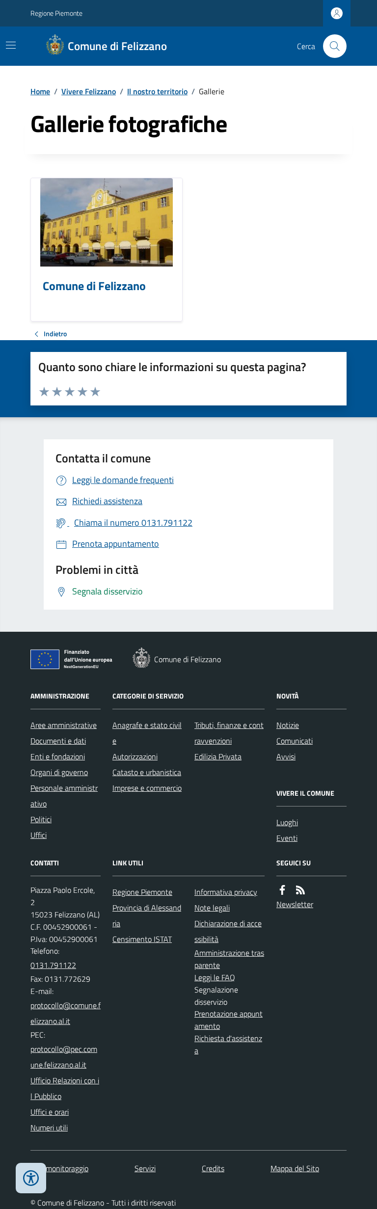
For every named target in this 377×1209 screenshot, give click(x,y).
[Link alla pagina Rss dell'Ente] (300, 890)
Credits (213, 1168)
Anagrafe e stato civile (147, 733)
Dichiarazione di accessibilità (228, 931)
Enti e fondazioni (57, 756)
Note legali (212, 907)
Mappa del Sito (294, 1168)
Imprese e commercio (147, 788)
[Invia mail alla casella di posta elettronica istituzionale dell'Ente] (65, 1013)
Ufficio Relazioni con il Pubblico (64, 1088)
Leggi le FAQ (214, 977)
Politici (41, 819)
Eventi (286, 838)
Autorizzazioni (135, 756)
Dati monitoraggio (59, 1168)
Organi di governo (59, 772)
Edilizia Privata (218, 756)
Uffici (38, 835)
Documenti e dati (58, 741)
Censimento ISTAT (142, 939)
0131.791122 (53, 965)
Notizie (287, 725)
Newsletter (294, 904)
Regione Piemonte (56, 13)
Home (40, 91)
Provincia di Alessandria (146, 915)
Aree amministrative (63, 725)
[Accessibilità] (31, 1178)
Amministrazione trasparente (229, 959)
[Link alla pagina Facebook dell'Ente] (282, 890)
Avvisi (286, 756)
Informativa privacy (225, 892)
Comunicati (294, 741)
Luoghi (287, 822)
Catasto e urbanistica (146, 772)
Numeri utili (49, 1127)
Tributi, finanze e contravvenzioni (229, 733)
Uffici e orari (49, 1112)
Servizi (145, 1168)
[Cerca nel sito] (331, 46)
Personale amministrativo (64, 795)
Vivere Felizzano (88, 91)
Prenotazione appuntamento (228, 1020)
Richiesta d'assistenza (228, 1044)
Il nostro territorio (157, 91)
